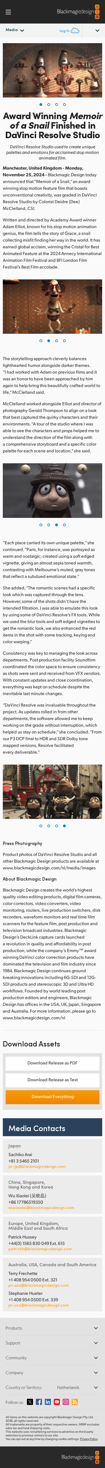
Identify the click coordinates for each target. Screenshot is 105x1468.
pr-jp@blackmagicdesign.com (37, 1166)
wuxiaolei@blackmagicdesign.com (41, 1208)
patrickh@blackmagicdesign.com (40, 1249)
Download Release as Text (52, 1079)
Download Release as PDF (52, 1063)
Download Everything (53, 1096)
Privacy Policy (89, 1439)
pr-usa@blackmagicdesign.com (38, 1285)
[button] (41, 104)
